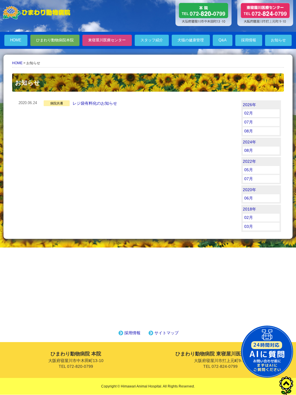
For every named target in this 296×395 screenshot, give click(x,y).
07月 (248, 122)
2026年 (249, 104)
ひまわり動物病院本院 (55, 40)
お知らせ (278, 40)
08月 (248, 131)
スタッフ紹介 (151, 40)
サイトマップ (166, 333)
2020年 (249, 189)
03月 (248, 226)
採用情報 (248, 40)
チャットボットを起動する (267, 351)
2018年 (249, 209)
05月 (248, 169)
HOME (15, 40)
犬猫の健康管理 (190, 40)
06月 (248, 198)
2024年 (249, 142)
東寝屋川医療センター (107, 40)
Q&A (223, 40)
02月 (248, 113)
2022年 (249, 161)
